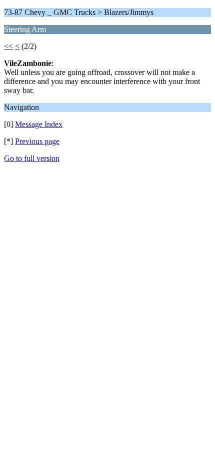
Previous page (37, 141)
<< (8, 46)
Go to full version (32, 158)
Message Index (38, 124)
